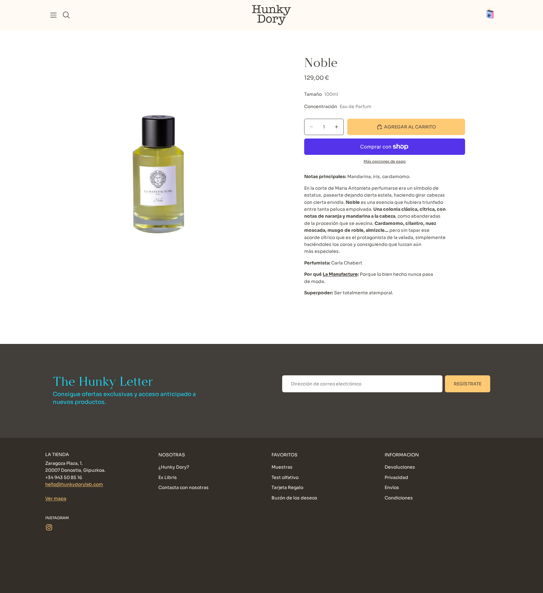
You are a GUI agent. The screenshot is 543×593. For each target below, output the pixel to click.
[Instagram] (49, 527)
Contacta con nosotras (183, 487)
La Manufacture (340, 274)
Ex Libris (167, 477)
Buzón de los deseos (294, 497)
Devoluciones (400, 467)
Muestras (282, 467)
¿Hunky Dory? (173, 467)
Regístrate (467, 384)
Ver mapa (55, 498)
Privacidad (396, 477)
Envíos (392, 487)
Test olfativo (285, 477)
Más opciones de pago (385, 161)
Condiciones (399, 497)
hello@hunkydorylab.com (74, 484)
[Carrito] (493, 15)
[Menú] (53, 15)
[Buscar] (66, 15)
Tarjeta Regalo (287, 487)
